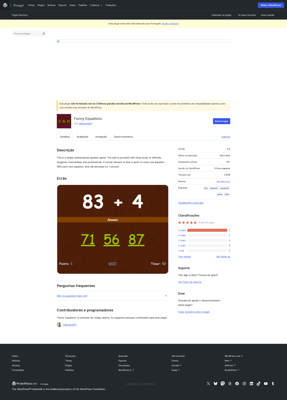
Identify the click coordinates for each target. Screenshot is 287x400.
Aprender (123, 356)
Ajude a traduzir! (170, 23)
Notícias (16, 360)
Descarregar (221, 121)
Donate (176, 365)
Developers (124, 365)
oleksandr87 (85, 123)
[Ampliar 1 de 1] (165, 187)
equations (224, 188)
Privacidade (18, 370)
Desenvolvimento (123, 136)
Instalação (101, 136)
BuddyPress (232, 370)
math (227, 194)
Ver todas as (223, 256)
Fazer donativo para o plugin (194, 311)
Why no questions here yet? (72, 296)
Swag (176, 370)
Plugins (68, 365)
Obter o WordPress (271, 5)
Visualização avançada (190, 202)
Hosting (16, 365)
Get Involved (178, 356)
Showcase (70, 356)
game (219, 194)
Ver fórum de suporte (189, 281)
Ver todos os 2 (223, 181)
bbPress (230, 365)
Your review (184, 256)
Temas (68, 360)
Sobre (15, 356)
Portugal (44, 384)
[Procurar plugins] (44, 34)
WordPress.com (234, 356)
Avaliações (82, 136)
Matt (228, 360)
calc (206, 188)
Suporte (226, 136)
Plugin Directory (20, 15)
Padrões (69, 370)
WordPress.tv (126, 370)
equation (214, 188)
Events (175, 360)
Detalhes (65, 136)
